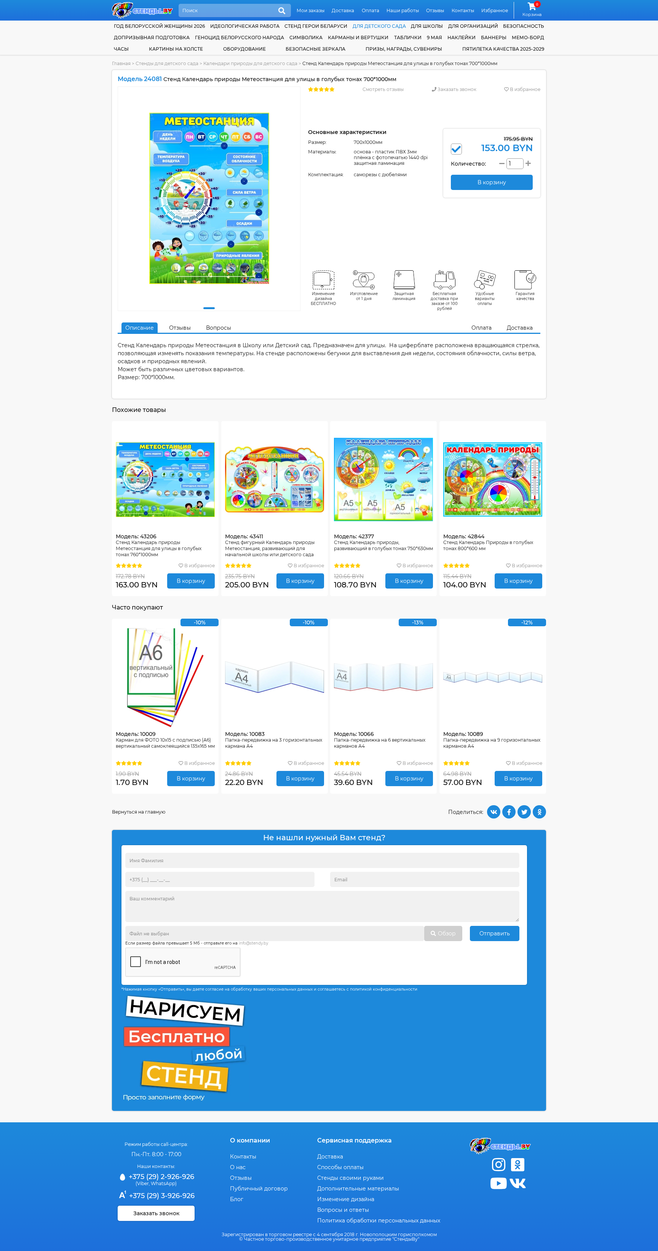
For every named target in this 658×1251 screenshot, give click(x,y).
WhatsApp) (164, 1183)
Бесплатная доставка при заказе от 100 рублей (444, 301)
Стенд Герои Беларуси (315, 26)
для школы (427, 26)
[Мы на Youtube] (498, 1183)
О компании (250, 1140)
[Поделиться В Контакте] (493, 812)
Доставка (343, 10)
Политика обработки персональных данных (378, 1220)
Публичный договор (259, 1188)
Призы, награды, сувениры (404, 49)
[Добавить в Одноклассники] (539, 812)
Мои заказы (310, 10)
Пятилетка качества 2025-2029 (503, 49)
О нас (238, 1167)
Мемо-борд (528, 37)
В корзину (191, 581)
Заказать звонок (456, 89)
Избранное (494, 10)
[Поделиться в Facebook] (509, 812)
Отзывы (435, 10)
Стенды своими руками (350, 1177)
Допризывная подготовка (152, 37)
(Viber (142, 1183)
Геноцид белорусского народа (239, 37)
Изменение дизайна (345, 1199)
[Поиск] (281, 11)
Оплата (370, 10)
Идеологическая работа (244, 26)
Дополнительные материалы (358, 1188)
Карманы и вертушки (358, 37)
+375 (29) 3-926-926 (161, 1196)
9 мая (434, 37)
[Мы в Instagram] (498, 1164)
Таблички (408, 37)
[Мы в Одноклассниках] (517, 1164)
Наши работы (402, 10)
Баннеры (493, 37)
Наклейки (461, 37)
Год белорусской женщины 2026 (159, 26)
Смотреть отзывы (383, 89)
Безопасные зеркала (315, 49)
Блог (236, 1199)
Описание (139, 327)
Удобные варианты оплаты (485, 298)
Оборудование (244, 49)
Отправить (494, 933)
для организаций (473, 26)
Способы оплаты (340, 1167)
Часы (121, 49)
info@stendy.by (253, 943)
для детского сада (379, 26)
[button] (209, 308)
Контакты (463, 10)
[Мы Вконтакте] (517, 1183)
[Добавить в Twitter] (524, 812)
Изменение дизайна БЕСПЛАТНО (323, 298)
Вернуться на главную (138, 812)
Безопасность (523, 26)
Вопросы (218, 327)
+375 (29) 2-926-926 (160, 1177)
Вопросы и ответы (343, 1209)
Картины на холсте (176, 49)
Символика (306, 37)
